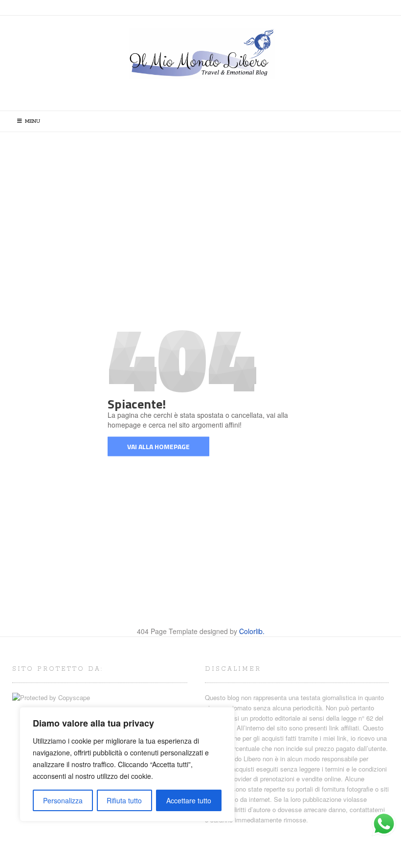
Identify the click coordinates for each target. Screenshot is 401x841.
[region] (127, 764)
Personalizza (63, 800)
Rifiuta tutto (124, 800)
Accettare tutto (188, 800)
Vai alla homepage (158, 446)
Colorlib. (252, 631)
